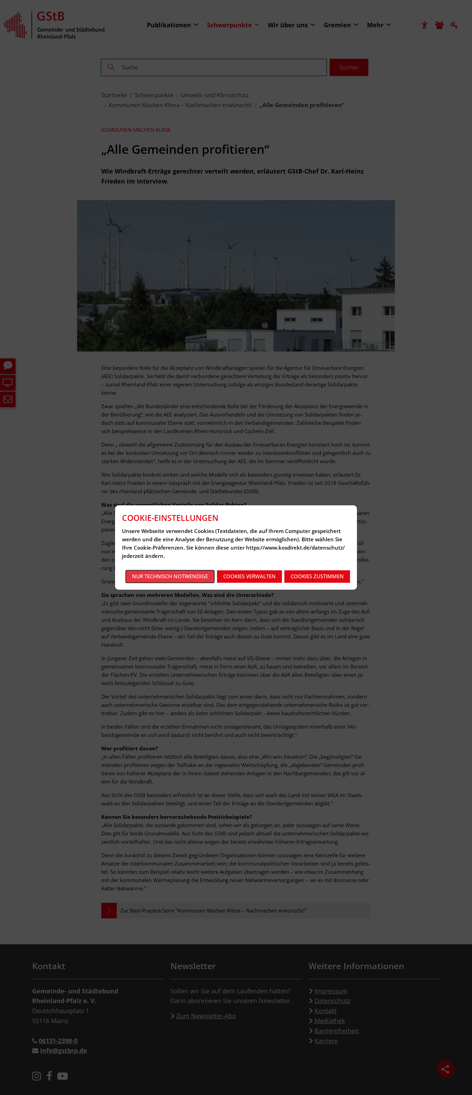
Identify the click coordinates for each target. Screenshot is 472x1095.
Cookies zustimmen (317, 576)
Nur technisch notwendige (170, 576)
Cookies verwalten (249, 576)
